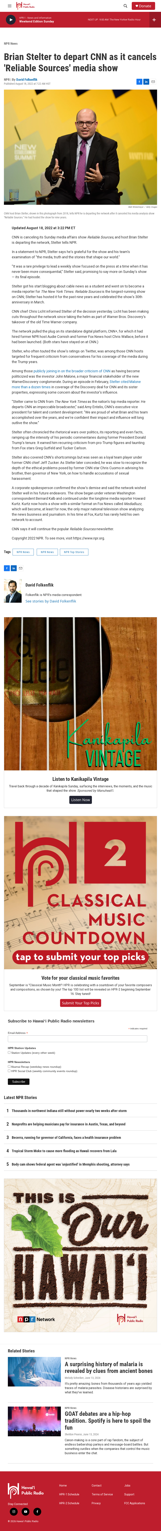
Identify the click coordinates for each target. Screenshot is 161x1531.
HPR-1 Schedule (69, 1494)
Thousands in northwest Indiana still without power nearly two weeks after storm (69, 1111)
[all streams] (155, 20)
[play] (11, 20)
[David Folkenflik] (13, 591)
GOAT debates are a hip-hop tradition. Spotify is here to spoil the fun (108, 1420)
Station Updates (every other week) (32, 1052)
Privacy (96, 1503)
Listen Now (80, 799)
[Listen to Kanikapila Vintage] (80, 693)
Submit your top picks (80, 1003)
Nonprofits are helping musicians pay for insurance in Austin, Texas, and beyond (68, 1124)
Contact (97, 1485)
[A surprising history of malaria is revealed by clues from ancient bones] (34, 1371)
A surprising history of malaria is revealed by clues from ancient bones (109, 1367)
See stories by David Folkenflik (51, 601)
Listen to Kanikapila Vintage (80, 779)
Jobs (127, 1485)
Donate (145, 6)
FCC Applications (134, 1503)
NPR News (11, 43)
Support (129, 1494)
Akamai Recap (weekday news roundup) (35, 1066)
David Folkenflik (26, 80)
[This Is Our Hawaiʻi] (80, 1255)
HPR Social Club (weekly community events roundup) (43, 1071)
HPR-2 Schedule (69, 1503)
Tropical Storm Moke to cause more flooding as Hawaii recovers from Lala (64, 1151)
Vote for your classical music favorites (80, 978)
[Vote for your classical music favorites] (80, 892)
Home (63, 1485)
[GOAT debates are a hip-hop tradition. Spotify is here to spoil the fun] (34, 1421)
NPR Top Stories (74, 552)
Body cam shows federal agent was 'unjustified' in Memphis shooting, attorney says (71, 1164)
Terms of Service (102, 1494)
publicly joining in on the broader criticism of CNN (72, 371)
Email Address (18, 1033)
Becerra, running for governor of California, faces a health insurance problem (66, 1137)
